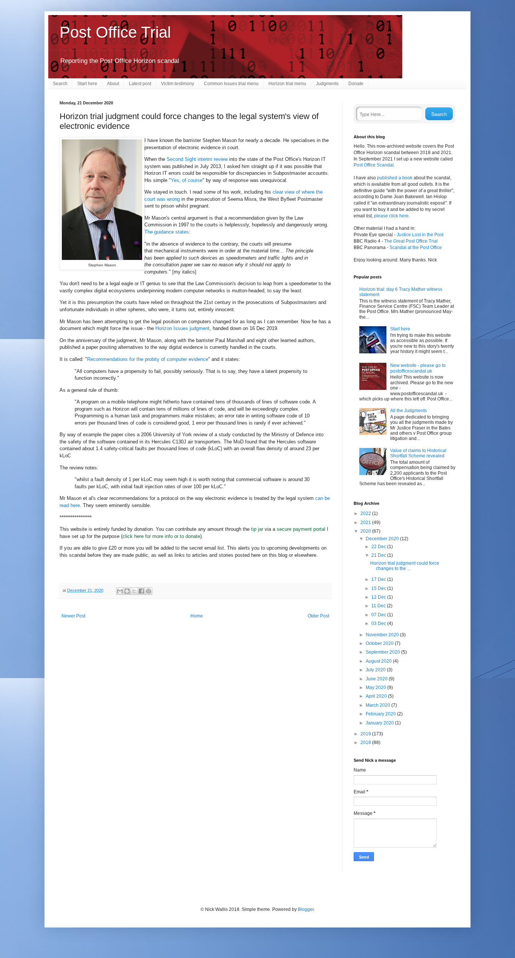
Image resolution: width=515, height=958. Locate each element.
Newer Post (73, 616)
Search (60, 83)
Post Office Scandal (374, 165)
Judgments (327, 83)
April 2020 (377, 696)
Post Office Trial (115, 32)
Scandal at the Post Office (415, 247)
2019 (366, 733)
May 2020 (376, 687)
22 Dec (379, 546)
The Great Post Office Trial (411, 241)
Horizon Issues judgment (182, 328)
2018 (366, 742)
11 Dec (379, 605)
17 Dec (379, 579)
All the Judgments (408, 410)
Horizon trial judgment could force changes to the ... (404, 566)
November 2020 (383, 634)
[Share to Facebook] (141, 591)
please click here (391, 215)
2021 (366, 522)
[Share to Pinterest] (148, 591)
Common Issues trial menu (231, 83)
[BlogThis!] (127, 591)
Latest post (140, 83)
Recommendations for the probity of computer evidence (147, 359)
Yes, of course (186, 180)
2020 (366, 531)
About (113, 83)
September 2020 (383, 652)
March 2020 (378, 705)
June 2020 (377, 678)
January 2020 (380, 723)
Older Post (318, 616)
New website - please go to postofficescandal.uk (418, 368)
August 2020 (379, 661)
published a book (394, 177)
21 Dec (379, 555)
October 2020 (380, 643)
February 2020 (381, 714)
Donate (355, 83)
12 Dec (379, 597)
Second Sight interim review (197, 159)
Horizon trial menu (287, 83)
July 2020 (376, 669)
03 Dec (379, 623)
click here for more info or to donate (161, 536)
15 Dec (379, 588)
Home (196, 616)
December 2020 (383, 538)
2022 (366, 513)
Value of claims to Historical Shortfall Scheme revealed (418, 453)
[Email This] (120, 591)
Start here (87, 83)
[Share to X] (134, 591)
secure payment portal (301, 529)
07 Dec (379, 614)
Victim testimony (177, 83)
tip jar (257, 529)
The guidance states (166, 232)
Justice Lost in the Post (420, 234)
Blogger (306, 909)
